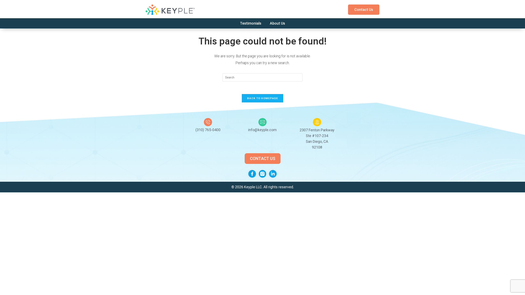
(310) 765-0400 (207, 130)
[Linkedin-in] (273, 174)
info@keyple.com (262, 130)
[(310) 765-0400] (208, 122)
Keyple (250, 187)
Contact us (363, 9)
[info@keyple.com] (262, 122)
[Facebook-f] (252, 174)
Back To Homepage (262, 98)
